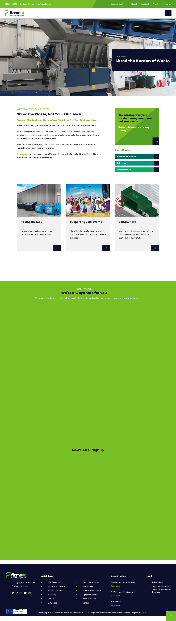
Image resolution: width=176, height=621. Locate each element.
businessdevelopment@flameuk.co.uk (35, 4)
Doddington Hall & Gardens (123, 582)
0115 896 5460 (11, 4)
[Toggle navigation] (168, 13)
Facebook (145, 4)
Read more (115, 586)
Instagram (167, 4)
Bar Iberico (116, 601)
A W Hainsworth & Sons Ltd (123, 592)
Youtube (156, 4)
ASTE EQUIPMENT (26, 109)
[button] (137, 126)
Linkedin (134, 4)
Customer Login (117, 4)
